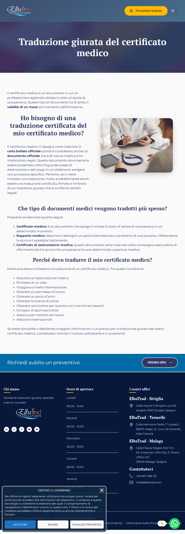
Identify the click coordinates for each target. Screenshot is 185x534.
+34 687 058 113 (146, 476)
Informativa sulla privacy (143, 523)
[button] (102, 490)
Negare (53, 524)
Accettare (20, 524)
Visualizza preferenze (87, 524)
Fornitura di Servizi (109, 523)
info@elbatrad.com (149, 482)
